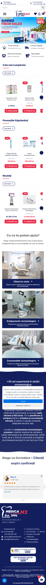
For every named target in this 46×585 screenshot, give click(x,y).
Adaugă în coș (30, 111)
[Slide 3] (23, 40)
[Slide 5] (27, 40)
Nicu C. (13, 477)
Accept (23, 401)
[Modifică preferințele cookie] (4, 580)
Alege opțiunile (12, 111)
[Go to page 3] (24, 500)
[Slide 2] (20, 40)
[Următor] (41, 97)
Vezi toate (7, 73)
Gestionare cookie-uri (23, 405)
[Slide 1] (18, 40)
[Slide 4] (25, 40)
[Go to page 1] (21, 500)
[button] (4, 13)
